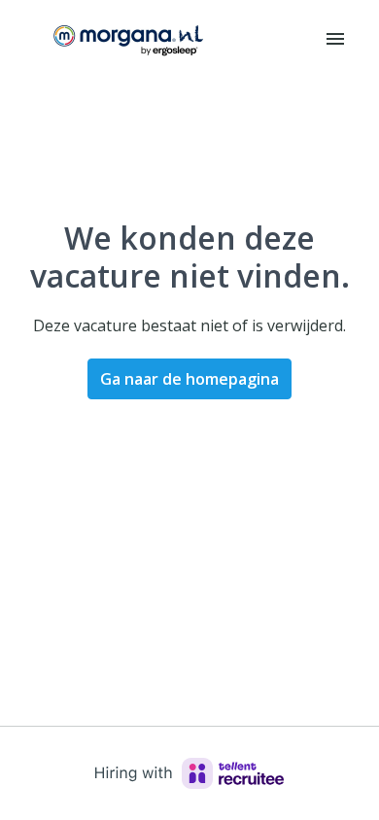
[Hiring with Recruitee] (189, 773)
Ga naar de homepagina (189, 379)
